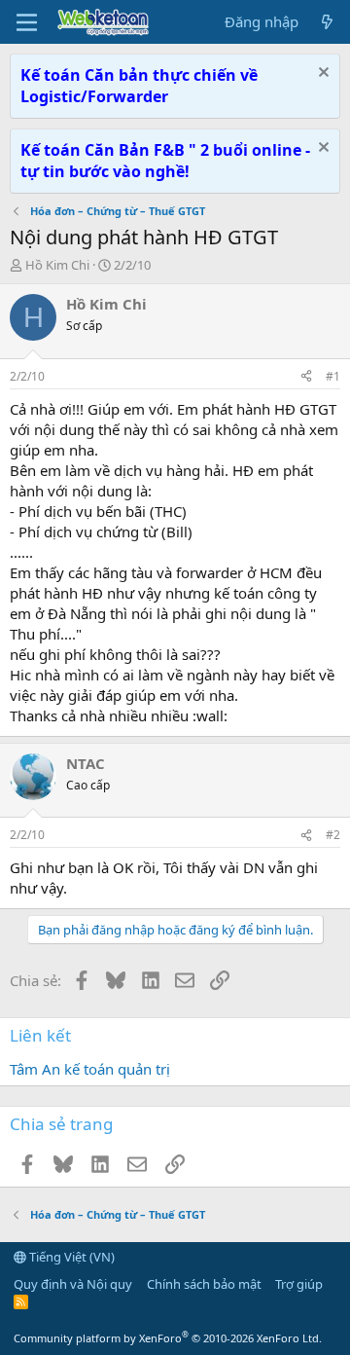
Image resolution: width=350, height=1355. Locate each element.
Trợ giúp (299, 1284)
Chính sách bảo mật (204, 1284)
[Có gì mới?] (327, 22)
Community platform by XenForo (168, 1338)
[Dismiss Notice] (321, 74)
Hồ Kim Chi (57, 265)
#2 (333, 834)
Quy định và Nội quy (73, 1284)
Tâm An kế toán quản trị (90, 1069)
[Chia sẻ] (306, 377)
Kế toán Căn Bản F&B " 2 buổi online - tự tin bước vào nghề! (165, 160)
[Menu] (27, 22)
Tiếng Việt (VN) (70, 1256)
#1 (333, 376)
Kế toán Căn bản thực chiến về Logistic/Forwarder (139, 85)
